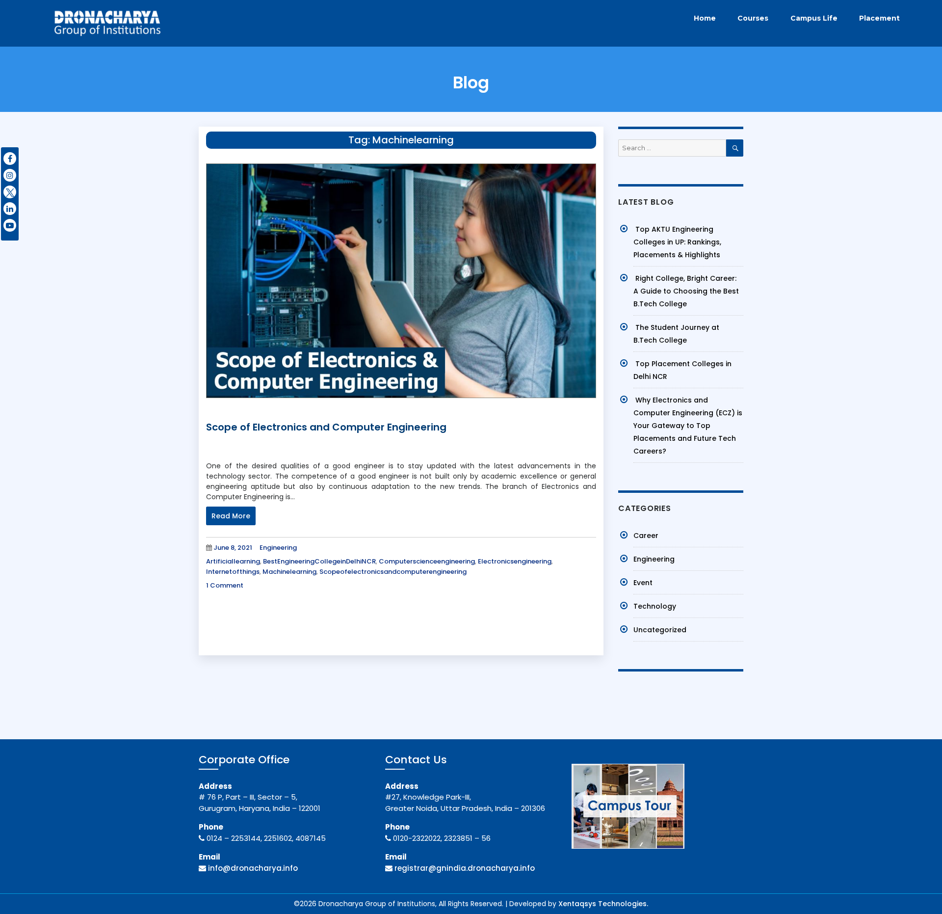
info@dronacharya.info (253, 868)
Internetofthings (233, 571)
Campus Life (813, 18)
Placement (879, 18)
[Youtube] (10, 225)
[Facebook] (10, 158)
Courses (752, 18)
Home (705, 18)
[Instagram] (9, 175)
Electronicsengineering (514, 561)
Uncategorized (659, 630)
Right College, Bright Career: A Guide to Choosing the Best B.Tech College (686, 291)
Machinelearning (289, 571)
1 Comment (224, 585)
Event (643, 583)
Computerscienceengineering (427, 561)
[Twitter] (10, 192)
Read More (230, 516)
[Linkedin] (9, 208)
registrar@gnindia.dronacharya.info (464, 868)
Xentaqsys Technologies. (603, 904)
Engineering (278, 547)
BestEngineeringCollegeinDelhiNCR (319, 561)
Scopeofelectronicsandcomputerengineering (393, 571)
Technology (654, 606)
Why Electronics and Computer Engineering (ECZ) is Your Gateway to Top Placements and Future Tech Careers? (687, 425)
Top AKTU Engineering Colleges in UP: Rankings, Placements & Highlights (677, 242)
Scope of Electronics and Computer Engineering (326, 427)
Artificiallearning (233, 561)
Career (645, 535)
